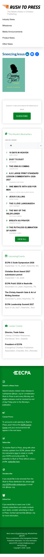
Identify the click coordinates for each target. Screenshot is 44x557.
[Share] (37, 54)
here (16, 453)
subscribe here (14, 461)
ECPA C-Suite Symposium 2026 (19, 262)
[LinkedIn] (27, 54)
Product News (8, 37)
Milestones (7, 25)
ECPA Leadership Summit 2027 (19, 304)
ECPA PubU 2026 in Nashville (18, 283)
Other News (7, 43)
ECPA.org (23, 545)
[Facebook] (32, 54)
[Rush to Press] (21, 7)
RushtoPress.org (21, 533)
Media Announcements (12, 31)
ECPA (28, 548)
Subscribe (22, 116)
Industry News (8, 19)
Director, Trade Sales (14, 332)
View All (21, 239)
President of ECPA (13, 344)
